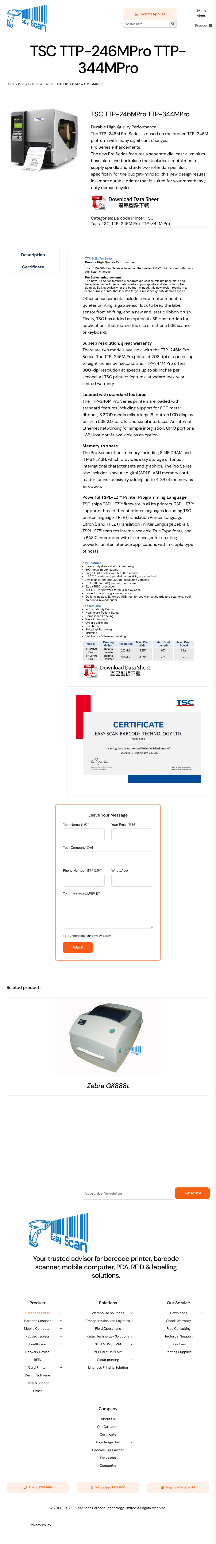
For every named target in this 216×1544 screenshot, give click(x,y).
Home (11, 84)
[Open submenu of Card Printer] (61, 1367)
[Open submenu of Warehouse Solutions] (131, 1313)
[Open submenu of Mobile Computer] (61, 1328)
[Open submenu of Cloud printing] (131, 1359)
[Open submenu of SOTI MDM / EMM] (131, 1344)
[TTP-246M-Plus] (45, 141)
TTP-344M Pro (156, 223)
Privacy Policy (40, 1525)
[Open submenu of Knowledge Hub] (131, 1442)
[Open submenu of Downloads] (202, 1313)
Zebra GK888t (108, 1085)
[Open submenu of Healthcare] (61, 1344)
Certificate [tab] (33, 267)
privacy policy (101, 936)
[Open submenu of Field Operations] (131, 1328)
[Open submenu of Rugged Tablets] (61, 1336)
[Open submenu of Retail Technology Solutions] (131, 1336)
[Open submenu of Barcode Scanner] (61, 1320)
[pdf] (117, 665)
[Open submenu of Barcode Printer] (61, 1313)
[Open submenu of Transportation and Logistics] (131, 1320)
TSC (150, 218)
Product (23, 84)
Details (108, 1038)
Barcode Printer (42, 84)
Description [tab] (33, 254)
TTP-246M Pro (125, 223)
